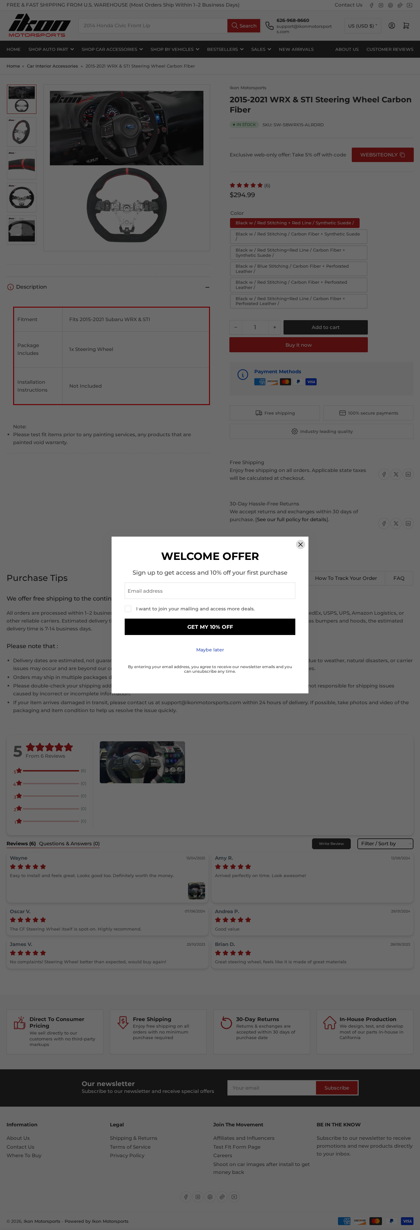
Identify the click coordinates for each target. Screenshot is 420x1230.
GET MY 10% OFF (210, 627)
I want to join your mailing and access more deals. (195, 609)
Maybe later (210, 650)
